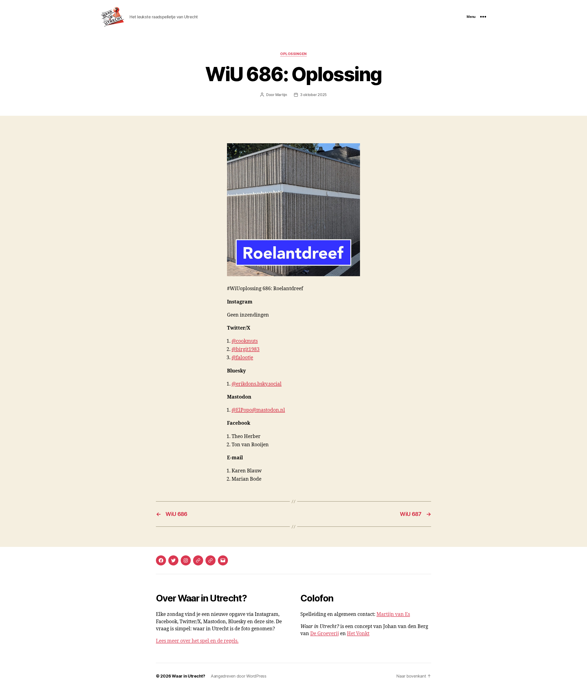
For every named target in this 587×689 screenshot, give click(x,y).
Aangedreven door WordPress (238, 676)
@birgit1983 (246, 349)
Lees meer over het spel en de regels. (197, 641)
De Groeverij (324, 634)
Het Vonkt (358, 634)
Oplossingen (293, 54)
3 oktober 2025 (313, 94)
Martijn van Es (393, 614)
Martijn (281, 94)
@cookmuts (245, 341)
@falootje (242, 358)
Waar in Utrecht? (188, 676)
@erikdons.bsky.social (257, 384)
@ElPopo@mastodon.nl (258, 410)
